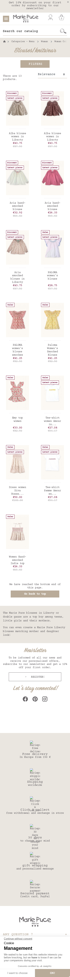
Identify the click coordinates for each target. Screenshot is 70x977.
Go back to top (35, 594)
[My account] (50, 17)
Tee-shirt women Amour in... (52, 421)
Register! (37, 677)
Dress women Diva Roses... (17, 491)
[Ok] (63, 31)
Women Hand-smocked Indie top (17, 560)
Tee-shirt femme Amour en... (52, 491)
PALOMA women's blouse (52, 276)
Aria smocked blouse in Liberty (17, 277)
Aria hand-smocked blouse (17, 206)
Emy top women (17, 419)
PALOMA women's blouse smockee (17, 350)
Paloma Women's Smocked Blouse (52, 350)
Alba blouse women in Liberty (17, 137)
